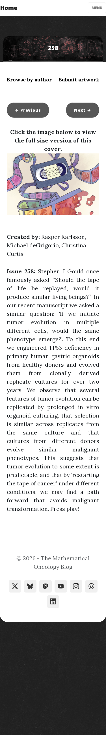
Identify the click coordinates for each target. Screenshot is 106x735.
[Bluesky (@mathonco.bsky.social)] (30, 586)
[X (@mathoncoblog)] (15, 586)
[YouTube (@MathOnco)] (61, 586)
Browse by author (29, 79)
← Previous (28, 110)
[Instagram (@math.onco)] (76, 586)
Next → (82, 110)
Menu (97, 7)
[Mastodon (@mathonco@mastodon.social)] (45, 586)
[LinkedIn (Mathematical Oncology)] (53, 601)
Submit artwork (79, 79)
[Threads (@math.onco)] (91, 586)
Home (8, 8)
